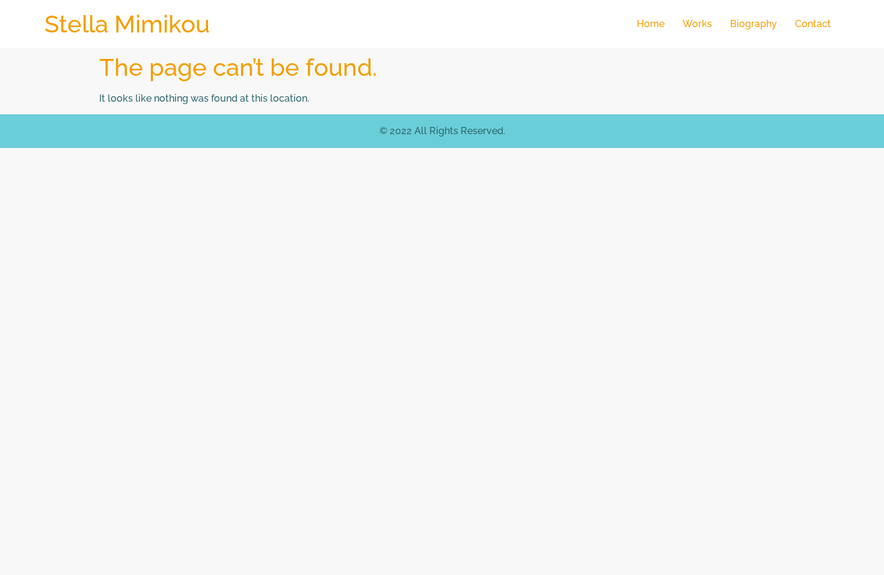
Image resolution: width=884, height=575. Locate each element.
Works (697, 23)
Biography (753, 23)
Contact (813, 23)
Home (651, 23)
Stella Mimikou (127, 24)
